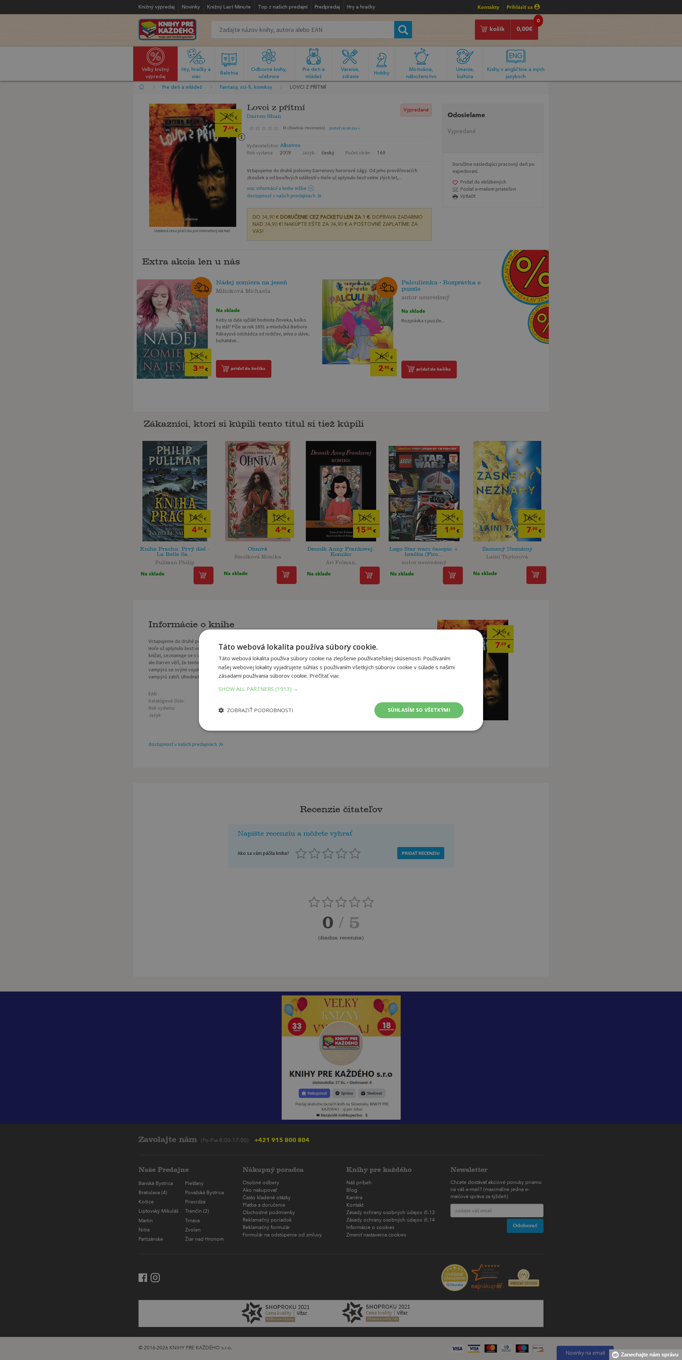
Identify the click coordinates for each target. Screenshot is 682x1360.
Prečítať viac (324, 675)
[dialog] (341, 680)
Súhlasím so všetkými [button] (419, 709)
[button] (341, 689)
